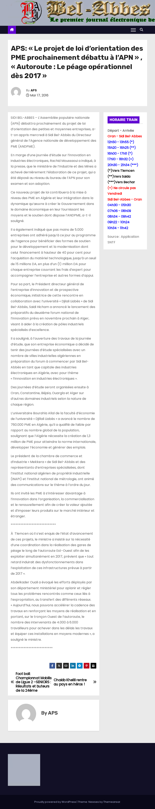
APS (34, 90)
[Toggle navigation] (133, 30)
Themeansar (111, 802)
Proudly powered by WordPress (55, 802)
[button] (142, 29)
